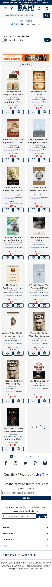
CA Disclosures (21, 568)
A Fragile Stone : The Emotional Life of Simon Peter (39, 287)
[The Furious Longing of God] (39, 226)
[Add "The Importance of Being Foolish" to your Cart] (44, 160)
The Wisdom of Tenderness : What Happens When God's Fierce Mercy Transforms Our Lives (39, 189)
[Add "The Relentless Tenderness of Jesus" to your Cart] (18, 305)
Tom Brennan (40, 385)
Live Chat (42, 474)
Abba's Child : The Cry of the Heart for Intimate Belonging (13, 334)
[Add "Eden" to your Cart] (18, 449)
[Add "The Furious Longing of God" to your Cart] (44, 257)
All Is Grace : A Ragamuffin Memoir (13, 188)
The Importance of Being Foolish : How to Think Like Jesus (39, 141)
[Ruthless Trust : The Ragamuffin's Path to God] (13, 128)
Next (39, 456)
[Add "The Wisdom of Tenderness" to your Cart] (44, 210)
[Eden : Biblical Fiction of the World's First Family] (13, 417)
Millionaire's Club (34, 24)
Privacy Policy (36, 568)
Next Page (39, 428)
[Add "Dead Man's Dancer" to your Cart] (44, 401)
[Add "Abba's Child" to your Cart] (18, 353)
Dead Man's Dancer (39, 380)
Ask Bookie (19, 24)
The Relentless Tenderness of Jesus (13, 286)
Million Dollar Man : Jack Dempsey (13, 382)
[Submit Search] (46, 15)
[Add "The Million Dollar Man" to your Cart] (44, 353)
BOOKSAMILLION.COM (13, 565)
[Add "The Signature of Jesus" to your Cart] (44, 112)
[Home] (26, 8)
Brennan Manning (14, 99)
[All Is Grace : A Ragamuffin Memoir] (13, 176)
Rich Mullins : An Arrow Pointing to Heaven (13, 239)
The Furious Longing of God (39, 238)
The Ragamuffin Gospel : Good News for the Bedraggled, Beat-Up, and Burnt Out (13, 93)
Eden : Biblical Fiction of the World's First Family (13, 430)
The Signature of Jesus (39, 93)
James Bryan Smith (14, 245)
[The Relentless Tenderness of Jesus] (13, 274)
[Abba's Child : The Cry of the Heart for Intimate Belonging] (13, 322)
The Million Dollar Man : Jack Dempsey (39, 334)
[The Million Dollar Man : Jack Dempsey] (39, 322)
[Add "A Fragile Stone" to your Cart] (44, 305)
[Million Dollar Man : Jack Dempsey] (13, 369)
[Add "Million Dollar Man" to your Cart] (18, 401)
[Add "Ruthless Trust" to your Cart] (18, 160)
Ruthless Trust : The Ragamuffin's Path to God (13, 141)
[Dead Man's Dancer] (39, 369)
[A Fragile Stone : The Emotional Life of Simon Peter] (39, 274)
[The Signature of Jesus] (39, 80)
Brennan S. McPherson (14, 436)
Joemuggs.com (34, 565)
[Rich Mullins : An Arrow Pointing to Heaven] (13, 226)
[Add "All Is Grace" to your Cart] (18, 210)
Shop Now (26, 64)
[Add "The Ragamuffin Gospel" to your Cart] (18, 112)
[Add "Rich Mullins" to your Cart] (18, 257)
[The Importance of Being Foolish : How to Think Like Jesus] (39, 128)
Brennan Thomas (40, 340)
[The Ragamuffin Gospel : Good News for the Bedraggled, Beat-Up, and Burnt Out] (13, 80)
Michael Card (36, 293)
